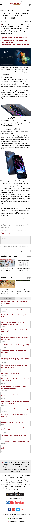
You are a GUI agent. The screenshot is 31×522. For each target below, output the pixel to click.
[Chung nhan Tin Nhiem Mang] (15, 518)
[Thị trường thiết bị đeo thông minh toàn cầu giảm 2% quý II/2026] (7, 287)
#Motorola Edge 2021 (16, 225)
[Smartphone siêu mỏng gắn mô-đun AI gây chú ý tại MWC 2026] (23, 266)
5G (24, 194)
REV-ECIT (15, 1)
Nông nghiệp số (16, 467)
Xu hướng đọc (8, 298)
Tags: (3, 224)
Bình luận (23, 298)
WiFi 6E (7, 196)
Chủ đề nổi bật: (7, 462)
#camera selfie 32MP (14, 224)
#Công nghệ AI (5, 227)
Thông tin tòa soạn (20, 521)
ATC (9, 1)
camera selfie (11, 136)
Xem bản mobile (15, 492)
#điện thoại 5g (7, 225)
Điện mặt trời (8, 464)
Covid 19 (16, 469)
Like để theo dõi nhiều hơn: (15, 498)
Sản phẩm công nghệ (4, 10)
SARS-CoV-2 (11, 469)
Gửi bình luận (25, 251)
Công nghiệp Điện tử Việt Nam (19, 464)
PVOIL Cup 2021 (16, 471)
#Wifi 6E (7, 224)
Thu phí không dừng (18, 466)
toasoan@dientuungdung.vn (17, 489)
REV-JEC (21, 1)
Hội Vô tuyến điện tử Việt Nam (18, 462)
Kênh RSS (11, 521)
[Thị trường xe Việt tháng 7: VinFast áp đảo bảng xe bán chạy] (23, 287)
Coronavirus (22, 469)
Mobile (11, 10)
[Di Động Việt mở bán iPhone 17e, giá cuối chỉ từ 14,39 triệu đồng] (7, 266)
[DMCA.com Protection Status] (5, 514)
